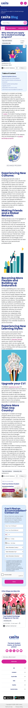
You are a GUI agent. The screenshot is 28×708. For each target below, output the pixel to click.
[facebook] (7, 650)
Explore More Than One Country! (9, 87)
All (3, 28)
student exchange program (12, 137)
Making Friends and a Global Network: (11, 78)
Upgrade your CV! (6, 85)
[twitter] (14, 650)
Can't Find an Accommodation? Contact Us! (12, 89)
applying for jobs (14, 387)
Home (2, 9)
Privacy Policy (19, 707)
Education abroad (16, 339)
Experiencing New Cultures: (9, 76)
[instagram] (10, 650)
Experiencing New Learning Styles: (10, 84)
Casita (5, 114)
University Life (22, 28)
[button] (6, 534)
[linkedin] (17, 650)
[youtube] (21, 650)
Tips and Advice (11, 28)
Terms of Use (8, 707)
